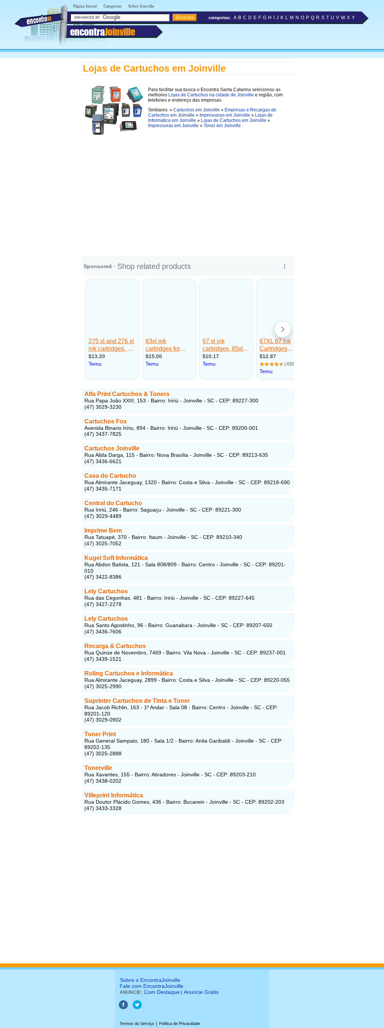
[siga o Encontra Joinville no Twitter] (137, 1007)
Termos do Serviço (137, 1023)
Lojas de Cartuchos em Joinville (233, 120)
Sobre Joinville (141, 6)
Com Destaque (162, 992)
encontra (102, 32)
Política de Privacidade (179, 1023)
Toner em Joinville (222, 125)
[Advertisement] (188, 190)
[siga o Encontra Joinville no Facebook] (124, 1007)
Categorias (113, 6)
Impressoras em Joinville (225, 115)
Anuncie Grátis (201, 992)
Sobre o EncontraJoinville (150, 980)
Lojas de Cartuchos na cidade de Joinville (211, 95)
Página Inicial (85, 6)
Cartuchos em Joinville (196, 110)
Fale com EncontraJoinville (151, 986)
